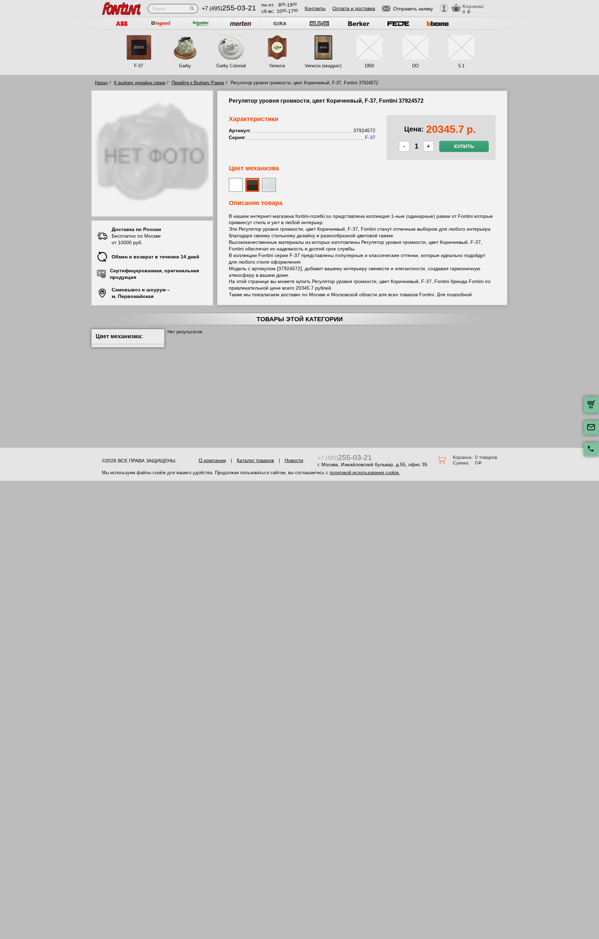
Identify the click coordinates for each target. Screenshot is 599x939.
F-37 (138, 65)
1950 (369, 65)
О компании (212, 460)
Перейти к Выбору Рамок (198, 82)
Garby (185, 65)
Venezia (277, 65)
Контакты (315, 8)
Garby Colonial (231, 65)
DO (415, 65)
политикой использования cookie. (365, 472)
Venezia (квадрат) (323, 65)
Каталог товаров (255, 460)
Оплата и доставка (353, 8)
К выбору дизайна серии (139, 82)
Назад (101, 82)
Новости (294, 460)
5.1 (461, 65)
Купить (464, 146)
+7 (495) (229, 8)
